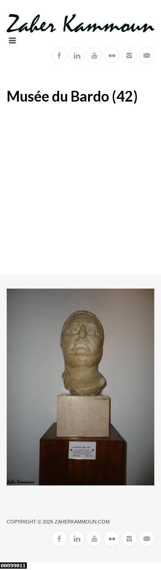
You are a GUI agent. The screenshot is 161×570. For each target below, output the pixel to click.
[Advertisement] (80, 190)
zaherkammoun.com (82, 521)
